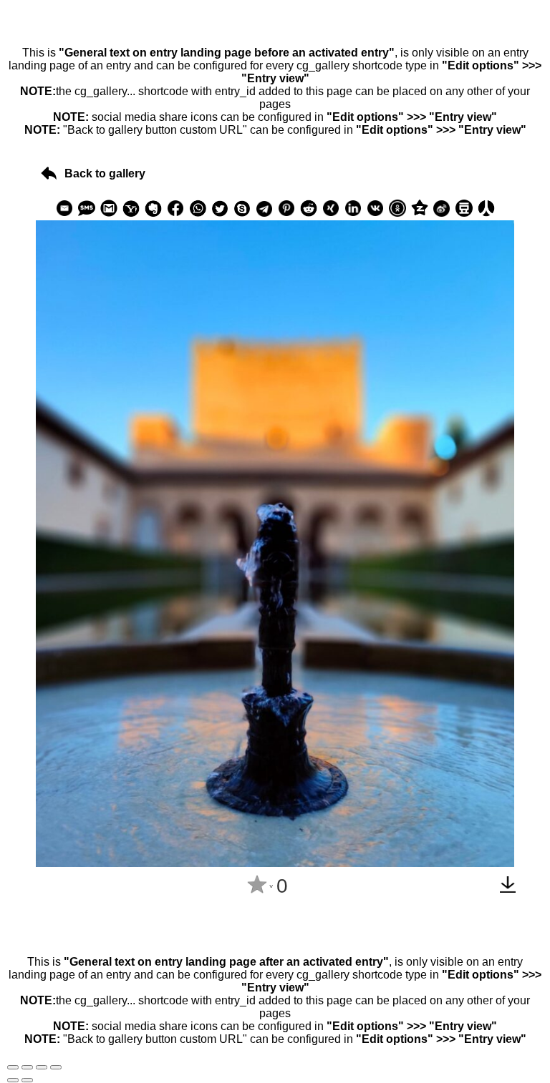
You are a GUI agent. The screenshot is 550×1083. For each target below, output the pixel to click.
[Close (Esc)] (13, 1067)
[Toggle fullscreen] (41, 1067)
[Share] (27, 1067)
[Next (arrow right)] (27, 1080)
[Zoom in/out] (56, 1067)
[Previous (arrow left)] (13, 1080)
